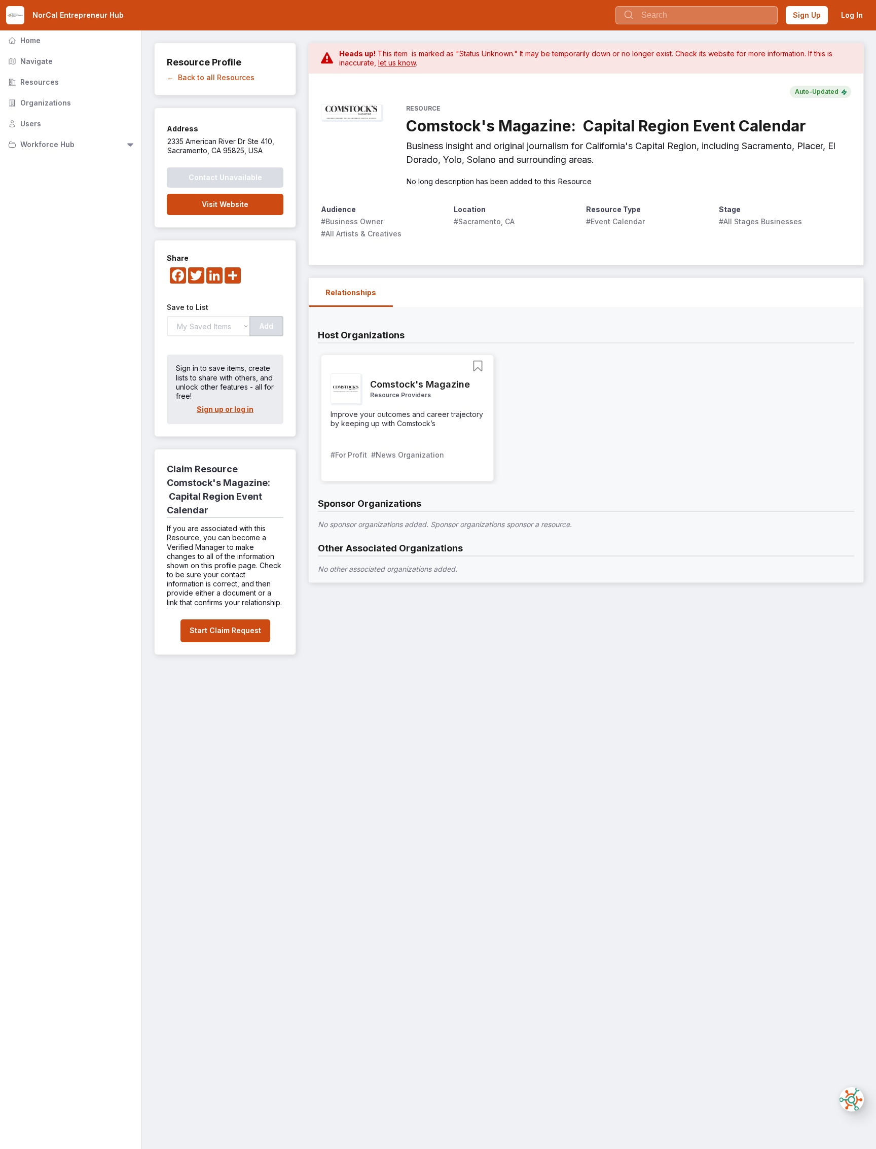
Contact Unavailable (225, 177)
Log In (852, 15)
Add (266, 326)
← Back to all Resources (210, 77)
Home (23, 40)
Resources (32, 82)
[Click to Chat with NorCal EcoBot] (852, 1099)
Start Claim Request (225, 630)
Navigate (29, 61)
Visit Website (225, 204)
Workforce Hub (40, 144)
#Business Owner (352, 221)
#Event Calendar (615, 221)
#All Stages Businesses (760, 221)
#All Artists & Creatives (361, 233)
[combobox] (696, 15)
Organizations (38, 102)
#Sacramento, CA (484, 221)
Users (23, 123)
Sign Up (807, 15)
